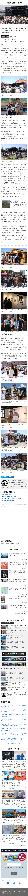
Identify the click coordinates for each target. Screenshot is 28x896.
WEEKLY (20, 622)
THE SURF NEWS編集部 (15, 480)
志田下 (4, 500)
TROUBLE (12, 356)
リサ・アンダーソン (18, 498)
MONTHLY (7, 622)
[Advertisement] (14, 523)
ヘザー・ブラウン (10, 70)
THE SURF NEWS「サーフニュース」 (13, 891)
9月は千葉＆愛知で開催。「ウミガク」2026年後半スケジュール (14, 720)
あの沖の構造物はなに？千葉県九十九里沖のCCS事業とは (16, 626)
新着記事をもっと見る (14, 743)
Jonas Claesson (20, 70)
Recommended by (18, 613)
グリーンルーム (6, 498)
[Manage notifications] (3, 892)
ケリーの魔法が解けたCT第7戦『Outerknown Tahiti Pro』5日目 (16, 642)
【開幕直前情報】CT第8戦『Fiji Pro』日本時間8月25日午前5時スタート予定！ (13, 724)
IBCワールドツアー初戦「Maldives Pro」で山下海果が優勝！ (13, 710)
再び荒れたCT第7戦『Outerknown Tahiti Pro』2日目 (16, 648)
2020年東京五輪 (6, 494)
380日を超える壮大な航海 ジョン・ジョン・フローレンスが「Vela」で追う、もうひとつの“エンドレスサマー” (13, 738)
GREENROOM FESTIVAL (9, 496)
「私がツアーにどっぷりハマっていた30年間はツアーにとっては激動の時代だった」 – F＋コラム (14, 734)
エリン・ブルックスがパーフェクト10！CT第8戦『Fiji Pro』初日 (13, 706)
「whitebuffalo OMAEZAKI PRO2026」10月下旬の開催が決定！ (13, 715)
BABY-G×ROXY (5, 340)
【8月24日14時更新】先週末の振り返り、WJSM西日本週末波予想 (14, 729)
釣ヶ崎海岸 (11, 500)
